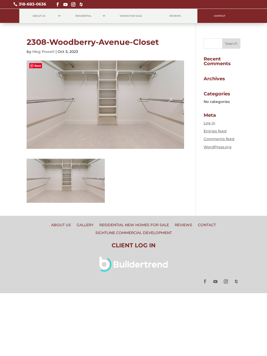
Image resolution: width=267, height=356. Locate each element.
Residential (83, 15)
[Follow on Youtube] (64, 2)
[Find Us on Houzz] (80, 2)
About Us (39, 15)
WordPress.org (218, 147)
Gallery (85, 225)
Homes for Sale (131, 15)
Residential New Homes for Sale (134, 225)
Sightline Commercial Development (133, 233)
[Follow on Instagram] (72, 2)
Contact (219, 15)
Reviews (175, 15)
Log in (209, 123)
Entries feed (215, 131)
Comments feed (219, 139)
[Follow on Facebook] (56, 2)
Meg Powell (43, 51)
